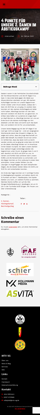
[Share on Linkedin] (27, 204)
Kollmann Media (20, 409)
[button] (4, 4)
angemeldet (13, 227)
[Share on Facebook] (21, 204)
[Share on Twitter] (24, 204)
